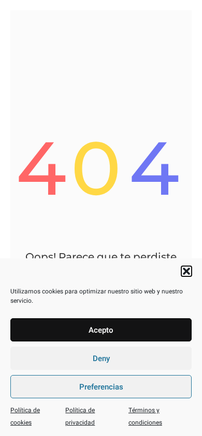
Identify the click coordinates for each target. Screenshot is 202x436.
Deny (101, 358)
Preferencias (101, 387)
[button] (186, 271)
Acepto (101, 330)
